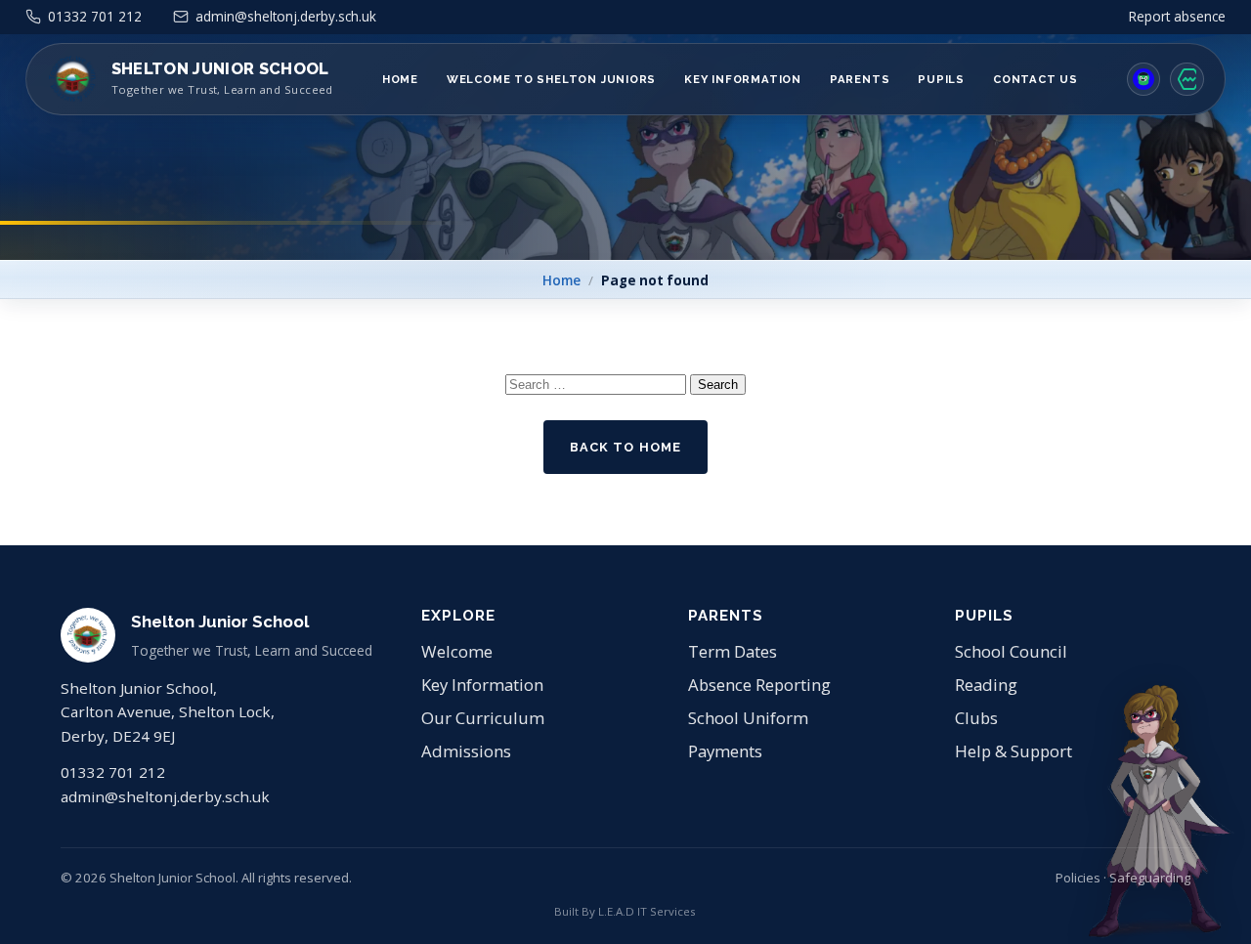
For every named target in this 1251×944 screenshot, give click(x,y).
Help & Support (1013, 751)
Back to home (625, 447)
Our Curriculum (482, 718)
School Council (1011, 651)
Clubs (976, 718)
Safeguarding (1149, 877)
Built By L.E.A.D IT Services (625, 911)
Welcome (457, 651)
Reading (986, 684)
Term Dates (732, 651)
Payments (725, 751)
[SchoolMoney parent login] (1186, 79)
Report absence (1177, 16)
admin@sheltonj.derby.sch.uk (165, 796)
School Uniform (748, 718)
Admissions (466, 751)
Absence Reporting (759, 684)
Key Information (742, 79)
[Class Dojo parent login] (1143, 79)
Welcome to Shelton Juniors (551, 79)
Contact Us (1035, 79)
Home (400, 79)
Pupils (941, 79)
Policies (1078, 877)
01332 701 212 (113, 772)
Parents (860, 79)
